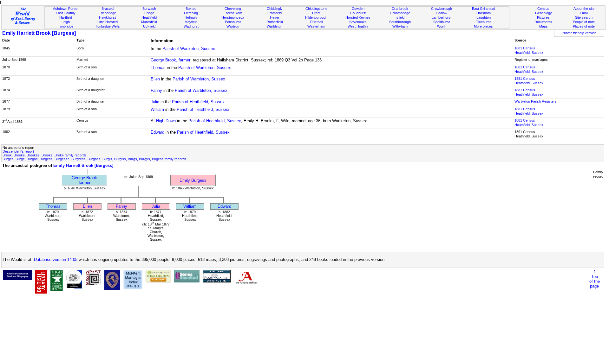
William (157, 109)
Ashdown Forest (65, 8)
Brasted (108, 8)
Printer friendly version (579, 33)
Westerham (316, 26)
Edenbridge (107, 13)
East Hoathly (65, 13)
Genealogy (543, 13)
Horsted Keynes (357, 17)
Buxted (191, 8)
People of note (584, 22)
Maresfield (149, 22)
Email (584, 13)
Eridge (149, 13)
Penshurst (233, 22)
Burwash (149, 8)
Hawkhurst (107, 17)
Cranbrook (400, 8)
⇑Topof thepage (594, 278)
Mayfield (191, 22)
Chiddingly (275, 8)
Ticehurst (483, 22)
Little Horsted (107, 22)
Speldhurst (441, 22)
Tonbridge (65, 26)
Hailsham (483, 13)
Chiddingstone (316, 8)
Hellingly (191, 17)
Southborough (400, 22)
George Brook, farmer (170, 60)
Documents (543, 22)
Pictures (543, 17)
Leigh (66, 22)
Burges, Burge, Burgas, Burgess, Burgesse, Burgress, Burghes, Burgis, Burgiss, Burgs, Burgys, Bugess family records (95, 159)
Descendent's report (18, 151)
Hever (274, 17)
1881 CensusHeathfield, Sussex (528, 50)
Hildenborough (316, 17)
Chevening (233, 8)
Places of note (584, 26)
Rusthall (316, 22)
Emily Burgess (193, 180)
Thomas (158, 67)
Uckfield (149, 26)
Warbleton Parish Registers (535, 101)
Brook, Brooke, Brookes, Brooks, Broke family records (45, 155)
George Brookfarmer (84, 180)
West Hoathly (358, 26)
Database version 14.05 (55, 259)
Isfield (400, 17)
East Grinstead (483, 8)
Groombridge (400, 13)
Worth (441, 26)
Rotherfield (274, 22)
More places (483, 26)
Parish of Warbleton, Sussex (188, 48)
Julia (155, 101)
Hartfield (65, 17)
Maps (543, 26)
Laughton (483, 17)
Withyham (400, 26)
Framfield (274, 13)
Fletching (191, 13)
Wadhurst (191, 26)
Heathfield (149, 17)
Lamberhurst (441, 17)
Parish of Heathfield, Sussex (198, 101)
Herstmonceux (232, 17)
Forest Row (233, 13)
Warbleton (274, 26)
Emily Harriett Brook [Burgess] (39, 33)
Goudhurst (358, 13)
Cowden (358, 8)
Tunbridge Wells (107, 26)
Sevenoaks (358, 22)
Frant (316, 13)
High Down (166, 120)
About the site (583, 8)
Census (543, 8)
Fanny (156, 90)
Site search (584, 17)
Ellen (155, 79)
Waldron (232, 26)
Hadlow (441, 13)
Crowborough (441, 8)
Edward (157, 132)
